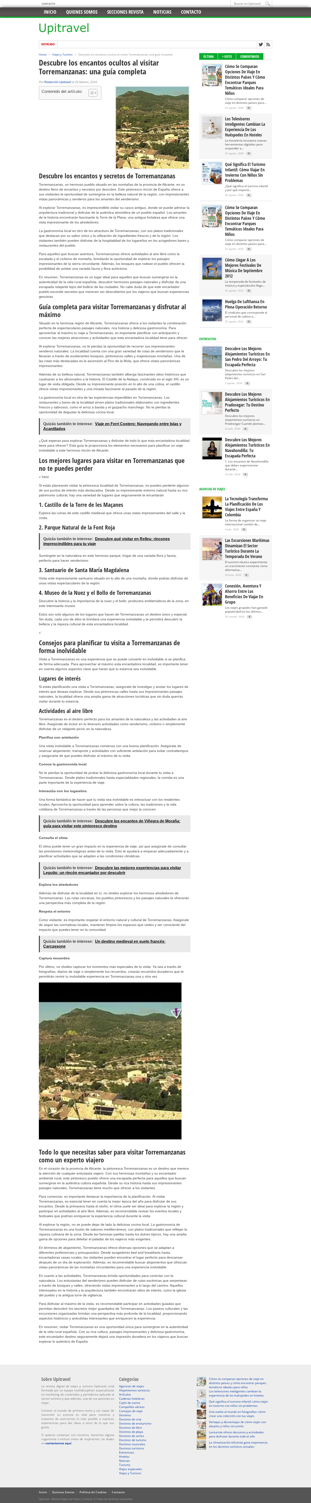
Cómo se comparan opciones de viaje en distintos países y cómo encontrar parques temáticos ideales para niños (245, 80)
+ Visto (227, 56)
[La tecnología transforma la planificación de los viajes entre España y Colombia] (212, 517)
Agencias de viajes (131, 1386)
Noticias (162, 12)
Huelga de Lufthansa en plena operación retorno (246, 304)
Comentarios (249, 56)
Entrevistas (207, 339)
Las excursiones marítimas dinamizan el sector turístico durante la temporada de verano (247, 548)
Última (208, 56)
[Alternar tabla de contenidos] (90, 93)
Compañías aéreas (132, 1407)
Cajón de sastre (129, 1403)
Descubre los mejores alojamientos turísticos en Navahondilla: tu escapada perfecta (247, 447)
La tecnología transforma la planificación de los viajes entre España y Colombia (246, 506)
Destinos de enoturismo (135, 1423)
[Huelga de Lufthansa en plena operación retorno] (212, 320)
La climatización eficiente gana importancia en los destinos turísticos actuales (238, 1444)
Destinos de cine (130, 1419)
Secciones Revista (125, 12)
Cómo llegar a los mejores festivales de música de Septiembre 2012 (243, 268)
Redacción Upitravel (57, 82)
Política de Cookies (93, 1492)
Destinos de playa (131, 1432)
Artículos (125, 1394)
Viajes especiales (130, 1469)
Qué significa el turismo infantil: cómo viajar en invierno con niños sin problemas (245, 172)
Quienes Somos (63, 1492)
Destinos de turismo (132, 1440)
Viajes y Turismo (62, 54)
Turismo (124, 1465)
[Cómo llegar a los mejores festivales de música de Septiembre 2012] (212, 278)
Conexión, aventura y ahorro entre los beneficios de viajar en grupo (244, 594)
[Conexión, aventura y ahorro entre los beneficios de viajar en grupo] (212, 604)
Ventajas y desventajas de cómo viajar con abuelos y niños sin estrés (237, 1424)
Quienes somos (81, 12)
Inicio (50, 12)
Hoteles (124, 1457)
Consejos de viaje (131, 1411)
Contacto (48, 3)
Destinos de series (131, 1436)
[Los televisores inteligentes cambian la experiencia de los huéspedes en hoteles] (212, 137)
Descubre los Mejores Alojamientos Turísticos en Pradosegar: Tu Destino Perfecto (247, 402)
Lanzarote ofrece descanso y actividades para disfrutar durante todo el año (236, 1434)
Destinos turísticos (131, 1448)
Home (42, 54)
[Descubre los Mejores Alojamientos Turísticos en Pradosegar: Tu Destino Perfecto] (212, 413)
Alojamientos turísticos (134, 1390)
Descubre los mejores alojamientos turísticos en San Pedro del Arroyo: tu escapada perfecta (247, 356)
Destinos (125, 1415)
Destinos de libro (130, 1428)
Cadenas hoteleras (132, 1399)
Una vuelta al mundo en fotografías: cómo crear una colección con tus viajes (237, 1414)
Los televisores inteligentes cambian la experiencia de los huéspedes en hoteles (245, 126)
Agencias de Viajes (212, 489)
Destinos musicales (132, 1444)
